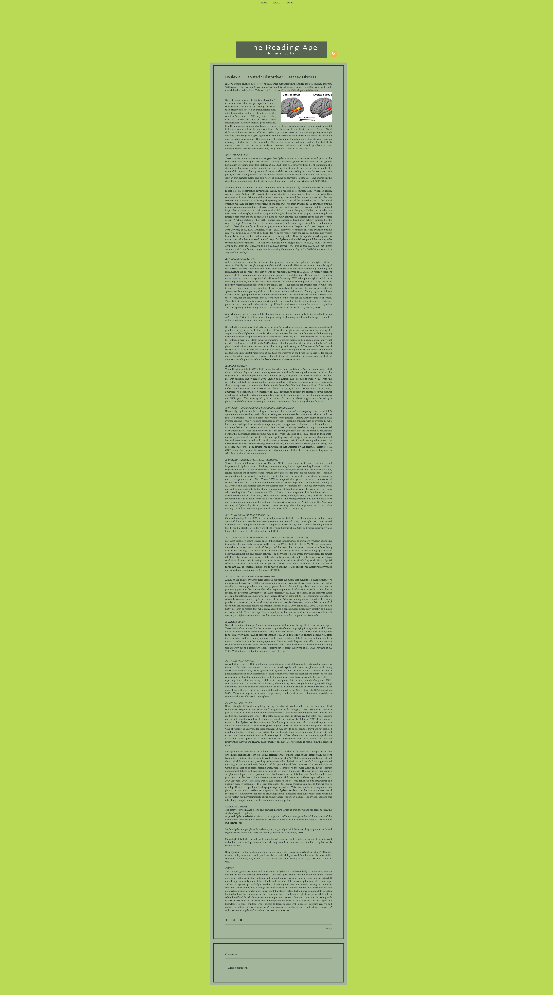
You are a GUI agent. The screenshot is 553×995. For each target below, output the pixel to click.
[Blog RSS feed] (334, 54)
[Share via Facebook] (226, 919)
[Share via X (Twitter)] (233, 919)
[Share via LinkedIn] (240, 919)
